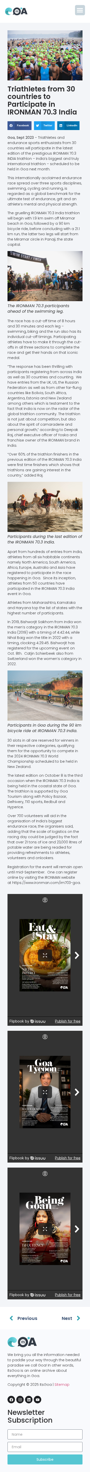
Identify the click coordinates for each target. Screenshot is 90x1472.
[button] (80, 10)
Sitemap (62, 1384)
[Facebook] (11, 1399)
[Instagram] (20, 1399)
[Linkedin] (28, 1399)
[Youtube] (37, 1399)
